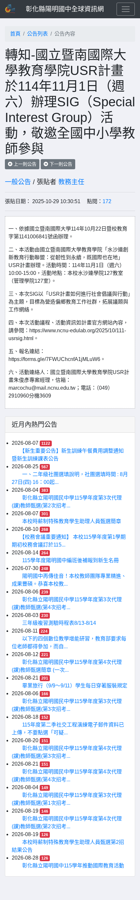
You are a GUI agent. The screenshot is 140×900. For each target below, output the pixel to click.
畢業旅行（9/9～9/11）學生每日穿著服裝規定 (74, 685)
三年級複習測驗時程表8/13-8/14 (59, 623)
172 (107, 201)
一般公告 (18, 182)
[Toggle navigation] (126, 9)
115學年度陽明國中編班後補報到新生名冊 (70, 560)
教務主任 (71, 182)
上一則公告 (24, 164)
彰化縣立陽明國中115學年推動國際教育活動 (73, 865)
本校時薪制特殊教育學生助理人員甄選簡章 (71, 521)
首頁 (15, 34)
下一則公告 (60, 164)
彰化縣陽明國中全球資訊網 (65, 9)
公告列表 (37, 34)
